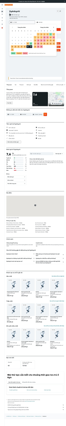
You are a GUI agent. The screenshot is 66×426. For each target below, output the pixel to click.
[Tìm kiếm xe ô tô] (2, 14)
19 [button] (18, 43)
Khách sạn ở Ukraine (30, 416)
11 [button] (15, 40)
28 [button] (24, 46)
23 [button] (30, 43)
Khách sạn (14, 416)
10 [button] (12, 40)
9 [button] (41, 37)
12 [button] (18, 40)
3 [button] (12, 37)
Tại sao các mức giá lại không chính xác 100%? (18, 409)
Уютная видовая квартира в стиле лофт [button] (56, 292)
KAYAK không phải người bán (14, 405)
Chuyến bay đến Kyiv (13, 390)
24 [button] (12, 46)
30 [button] (31, 46)
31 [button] (12, 49)
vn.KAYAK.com (8, 416)
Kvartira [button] (37, 291)
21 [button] (24, 43)
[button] (64, 1)
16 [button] (30, 40)
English (43, 1)
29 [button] (27, 46)
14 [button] (24, 40)
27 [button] (21, 46)
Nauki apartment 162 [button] (25, 291)
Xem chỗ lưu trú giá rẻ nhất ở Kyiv (57, 301)
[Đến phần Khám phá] (2, 18)
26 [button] (18, 46)
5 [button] (18, 37)
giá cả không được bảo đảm (30, 401)
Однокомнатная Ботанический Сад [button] (13, 317)
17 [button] (12, 43)
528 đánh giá (16, 14)
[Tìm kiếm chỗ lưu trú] (2, 11)
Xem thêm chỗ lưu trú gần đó (58, 276)
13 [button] (21, 40)
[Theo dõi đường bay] (2, 20)
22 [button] (27, 43)
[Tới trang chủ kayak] (9, 5)
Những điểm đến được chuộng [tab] (28, 382)
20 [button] (21, 43)
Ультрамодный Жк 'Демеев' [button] (13, 291)
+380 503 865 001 (13, 18)
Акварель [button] (52, 341)
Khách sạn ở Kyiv (47, 390)
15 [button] (27, 40)
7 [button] (24, 37)
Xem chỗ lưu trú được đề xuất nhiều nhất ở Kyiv (54, 325)
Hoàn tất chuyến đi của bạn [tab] (14, 382)
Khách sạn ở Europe (21, 416)
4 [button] (15, 37)
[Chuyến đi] (2, 24)
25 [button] (15, 46)
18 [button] (15, 43)
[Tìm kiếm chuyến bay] (2, 8)
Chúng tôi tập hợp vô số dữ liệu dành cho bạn (18, 407)
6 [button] (21, 37)
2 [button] (41, 34)
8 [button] (38, 37)
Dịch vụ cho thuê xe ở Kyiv (32, 390)
